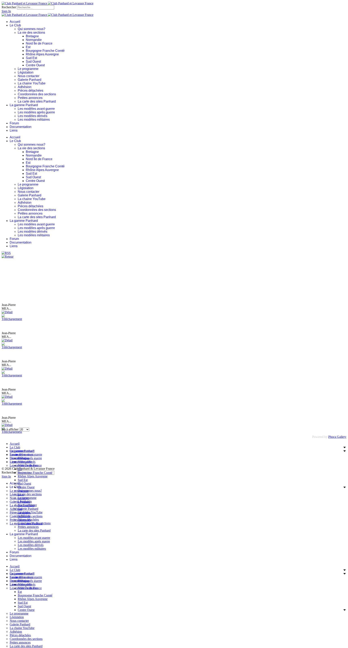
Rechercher (9, 7)
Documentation (20, 127)
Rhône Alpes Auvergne (42, 54)
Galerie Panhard (29, 79)
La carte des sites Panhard (37, 101)
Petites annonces (30, 98)
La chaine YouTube (32, 83)
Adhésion (24, 87)
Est (28, 47)
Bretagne (32, 36)
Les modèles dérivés (32, 116)
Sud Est (31, 58)
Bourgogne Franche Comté (45, 50)
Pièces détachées (30, 90)
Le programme (28, 69)
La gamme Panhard (24, 105)
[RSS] (6, 253)
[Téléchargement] (12, 319)
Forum (14, 123)
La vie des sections (31, 32)
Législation (25, 72)
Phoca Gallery (337, 437)
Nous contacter (28, 76)
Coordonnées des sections (37, 94)
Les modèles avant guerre (36, 108)
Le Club (15, 25)
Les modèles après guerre (36, 112)
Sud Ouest (33, 61)
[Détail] (7, 312)
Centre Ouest (35, 65)
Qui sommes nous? (31, 29)
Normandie (34, 39)
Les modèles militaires (34, 119)
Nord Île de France (39, 43)
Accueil (15, 21)
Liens (14, 130)
